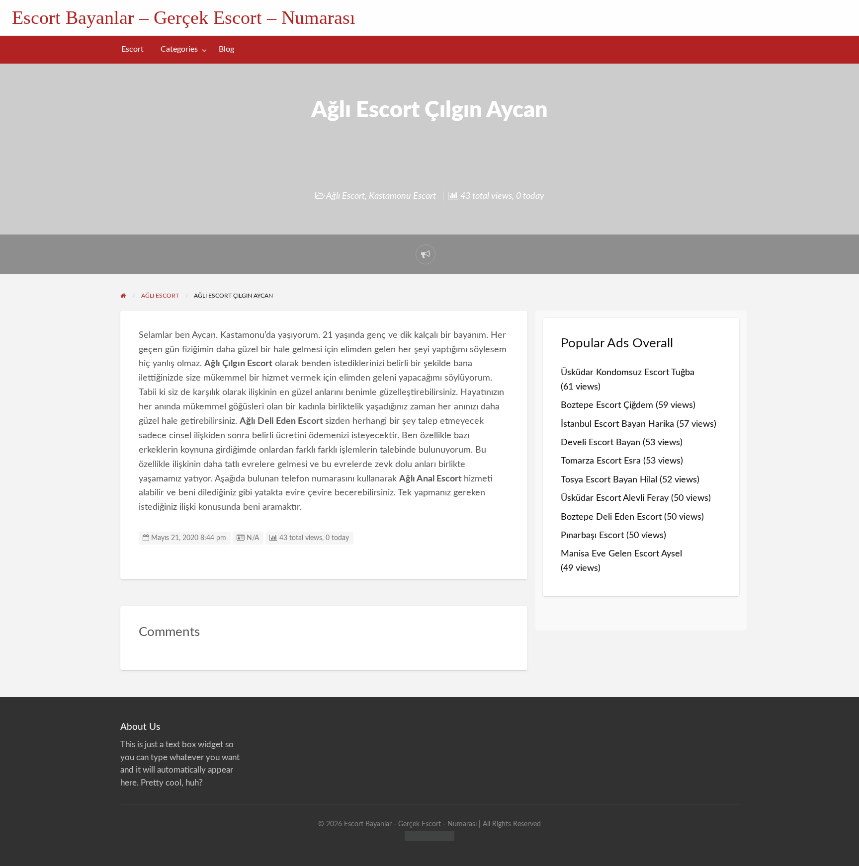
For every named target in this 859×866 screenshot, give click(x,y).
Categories (179, 49)
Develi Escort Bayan (600, 442)
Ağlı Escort (345, 196)
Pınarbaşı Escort (592, 535)
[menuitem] (132, 49)
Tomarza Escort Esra (601, 461)
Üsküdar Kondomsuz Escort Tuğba (627, 372)
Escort (132, 49)
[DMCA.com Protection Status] (429, 835)
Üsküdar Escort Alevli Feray (615, 498)
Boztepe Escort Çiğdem (607, 405)
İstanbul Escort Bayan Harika (617, 424)
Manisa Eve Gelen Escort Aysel (621, 553)
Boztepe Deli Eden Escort (611, 517)
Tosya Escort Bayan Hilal (609, 479)
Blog (226, 49)
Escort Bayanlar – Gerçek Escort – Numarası (183, 17)
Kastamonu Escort (402, 196)
